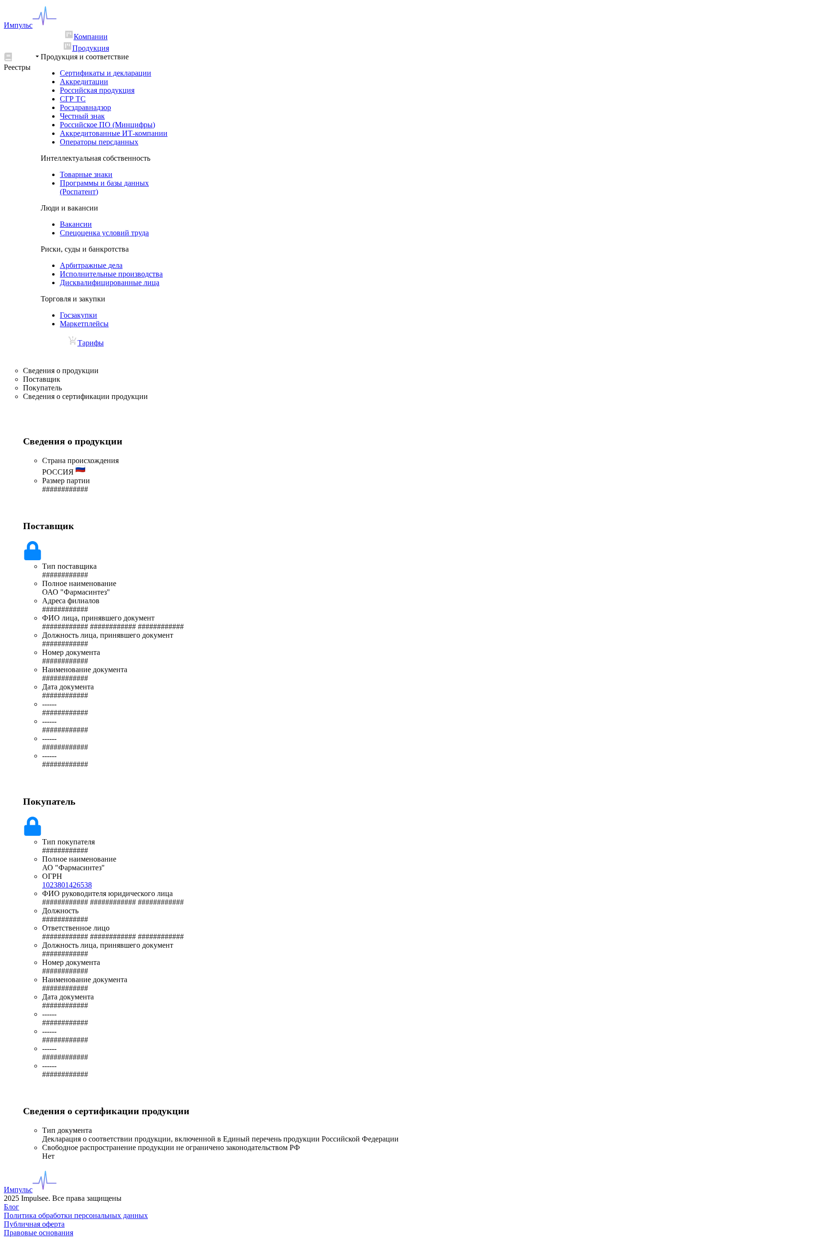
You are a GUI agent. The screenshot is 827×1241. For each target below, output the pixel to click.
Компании (91, 37)
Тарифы (91, 343)
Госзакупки (78, 315)
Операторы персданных (99, 142)
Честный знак (82, 116)
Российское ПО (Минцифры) (107, 125)
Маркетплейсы (84, 324)
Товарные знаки (86, 174)
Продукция (90, 48)
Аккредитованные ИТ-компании (114, 133)
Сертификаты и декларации (105, 73)
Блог (11, 1207)
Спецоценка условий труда (104, 233)
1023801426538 (67, 885)
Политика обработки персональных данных (76, 1215)
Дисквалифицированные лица (109, 282)
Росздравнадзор (85, 107)
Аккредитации (84, 82)
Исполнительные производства (111, 274)
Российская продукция (97, 90)
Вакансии (76, 224)
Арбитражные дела (91, 265)
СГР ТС (73, 99)
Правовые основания (38, 1233)
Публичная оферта (34, 1224)
